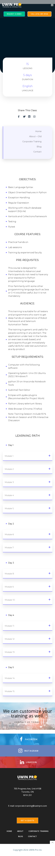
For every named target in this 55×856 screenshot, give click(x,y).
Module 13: (10, 652)
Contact (37, 152)
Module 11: (9, 626)
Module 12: (10, 639)
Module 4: (9, 495)
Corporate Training (32, 141)
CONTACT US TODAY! (27, 722)
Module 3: (9, 482)
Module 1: (9, 456)
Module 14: (10, 678)
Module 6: (9, 534)
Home (38, 131)
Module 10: (10, 600)
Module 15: (10, 691)
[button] (27, 456)
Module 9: (9, 587)
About (20, 831)
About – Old (35, 136)
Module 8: (9, 573)
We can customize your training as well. (27, 713)
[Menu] (52, 5)
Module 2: (9, 469)
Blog (39, 146)
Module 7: (9, 547)
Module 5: (9, 508)
